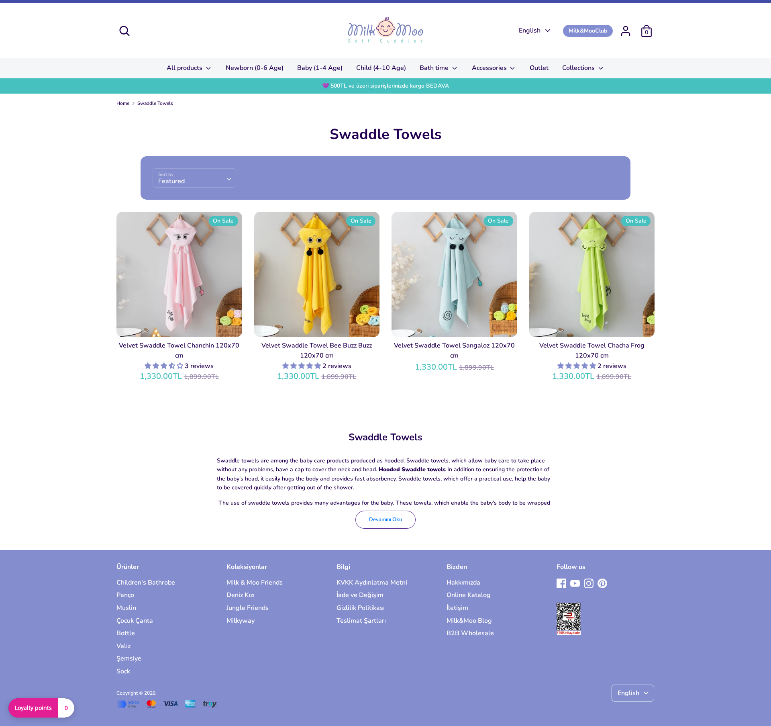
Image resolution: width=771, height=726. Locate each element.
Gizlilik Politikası (361, 607)
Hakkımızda (463, 582)
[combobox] (194, 178)
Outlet (539, 67)
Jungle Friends (247, 607)
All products (185, 67)
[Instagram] (589, 583)
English (530, 30)
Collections (579, 67)
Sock (123, 671)
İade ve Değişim (360, 595)
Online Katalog (469, 595)
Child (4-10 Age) (381, 67)
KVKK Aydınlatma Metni (372, 582)
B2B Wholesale (470, 633)
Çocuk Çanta (134, 620)
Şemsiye (128, 658)
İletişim (457, 607)
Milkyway (240, 620)
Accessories (490, 67)
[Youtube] (575, 583)
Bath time (435, 67)
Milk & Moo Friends (254, 582)
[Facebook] (561, 583)
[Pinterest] (602, 583)
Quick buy (179, 323)
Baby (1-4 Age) (320, 67)
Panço (125, 595)
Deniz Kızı (240, 595)
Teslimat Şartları (361, 620)
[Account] (626, 27)
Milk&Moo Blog (469, 620)
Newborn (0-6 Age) (255, 67)
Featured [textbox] (171, 181)
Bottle (125, 633)
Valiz (123, 646)
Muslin (126, 607)
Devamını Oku (385, 519)
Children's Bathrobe (145, 582)
